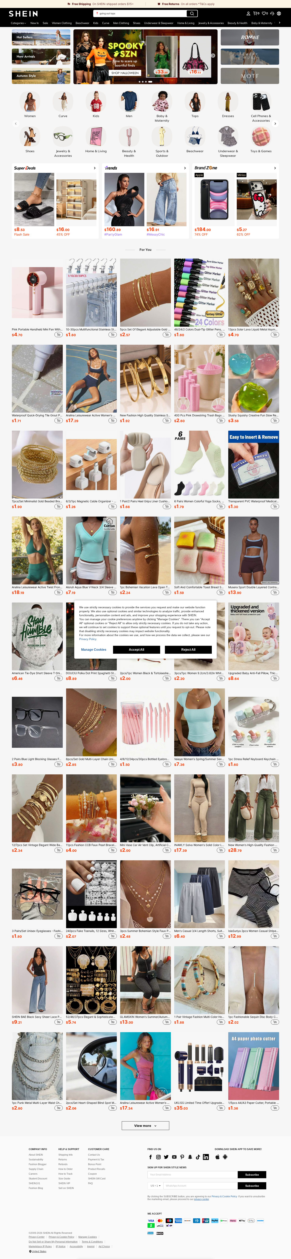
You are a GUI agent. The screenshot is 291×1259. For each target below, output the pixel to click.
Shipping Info (65, 1154)
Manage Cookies (87, 1237)
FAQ (90, 1183)
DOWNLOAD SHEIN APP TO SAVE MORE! (238, 1149)
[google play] (225, 1158)
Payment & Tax (96, 1159)
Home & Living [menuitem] (185, 23)
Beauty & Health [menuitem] (237, 23)
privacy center (201, 1199)
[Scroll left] (274, 23)
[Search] (192, 13)
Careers (33, 1173)
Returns (62, 1159)
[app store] (217, 1158)
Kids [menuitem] (95, 23)
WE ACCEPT (154, 1214)
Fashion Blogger (38, 1164)
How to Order (65, 1169)
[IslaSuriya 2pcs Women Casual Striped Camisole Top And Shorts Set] (253, 894)
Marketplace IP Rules (40, 1246)
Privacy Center (37, 1237)
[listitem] (37, 298)
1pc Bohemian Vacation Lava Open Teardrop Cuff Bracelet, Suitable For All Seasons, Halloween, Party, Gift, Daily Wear (145, 587)
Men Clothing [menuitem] (121, 23)
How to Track (65, 1173)
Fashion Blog (36, 1188)
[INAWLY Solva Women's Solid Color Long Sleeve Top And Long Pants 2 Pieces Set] (199, 808)
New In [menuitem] (34, 23)
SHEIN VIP (64, 1183)
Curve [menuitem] (105, 23)
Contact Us (94, 1154)
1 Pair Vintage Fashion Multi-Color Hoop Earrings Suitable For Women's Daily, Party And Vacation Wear (199, 1016)
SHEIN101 (34, 1183)
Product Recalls (96, 1169)
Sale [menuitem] (45, 23)
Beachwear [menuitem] (82, 23)
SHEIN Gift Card (97, 1178)
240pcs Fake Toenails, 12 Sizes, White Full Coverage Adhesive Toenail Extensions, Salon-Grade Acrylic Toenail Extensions (91, 931)
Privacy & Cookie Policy (224, 1196)
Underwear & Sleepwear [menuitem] (158, 23)
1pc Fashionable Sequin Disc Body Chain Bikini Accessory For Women (253, 1016)
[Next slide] (213, 55)
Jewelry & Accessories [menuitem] (211, 23)
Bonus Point (94, 1164)
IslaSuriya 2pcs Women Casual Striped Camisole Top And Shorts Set (253, 931)
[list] (179, 1157)
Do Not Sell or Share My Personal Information (53, 1241)
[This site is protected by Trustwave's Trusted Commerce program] (150, 1233)
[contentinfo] (206, 1223)
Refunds (63, 1164)
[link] (73, 4)
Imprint (90, 1246)
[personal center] (248, 13)
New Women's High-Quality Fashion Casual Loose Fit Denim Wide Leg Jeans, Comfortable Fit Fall (253, 845)
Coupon (92, 1173)
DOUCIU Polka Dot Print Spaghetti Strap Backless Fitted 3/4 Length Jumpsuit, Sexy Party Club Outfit (91, 673)
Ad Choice (104, 1246)
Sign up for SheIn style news (166, 1167)
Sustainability (36, 1159)
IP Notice (61, 1246)
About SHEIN (36, 1154)
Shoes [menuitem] (136, 23)
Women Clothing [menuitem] (62, 23)
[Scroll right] (279, 23)
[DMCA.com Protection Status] (159, 1233)
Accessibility (76, 1246)
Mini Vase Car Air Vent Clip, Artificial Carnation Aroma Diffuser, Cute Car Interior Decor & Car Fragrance (145, 845)
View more (143, 1126)
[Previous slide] (78, 55)
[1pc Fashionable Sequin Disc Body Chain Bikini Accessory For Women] (253, 980)
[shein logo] (23, 13)
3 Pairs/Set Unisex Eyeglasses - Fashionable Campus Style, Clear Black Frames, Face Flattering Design (37, 931)
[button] (272, 13)
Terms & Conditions (92, 1241)
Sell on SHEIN (66, 1188)
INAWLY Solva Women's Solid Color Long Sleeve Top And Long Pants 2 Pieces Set (199, 845)
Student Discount (38, 1178)
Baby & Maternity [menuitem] (261, 23)
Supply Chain (36, 1169)
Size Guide (64, 1178)
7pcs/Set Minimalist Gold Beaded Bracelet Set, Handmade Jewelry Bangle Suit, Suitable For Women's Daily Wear (37, 501)
